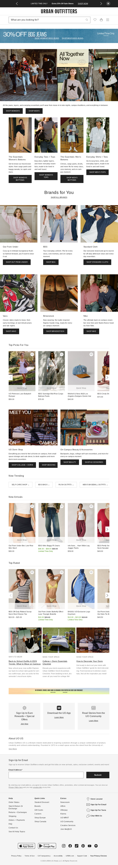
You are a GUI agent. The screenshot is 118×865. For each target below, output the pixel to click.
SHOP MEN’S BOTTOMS (72, 179)
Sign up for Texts (98, 810)
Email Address (15, 770)
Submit (98, 775)
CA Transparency (44, 856)
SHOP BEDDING (48, 465)
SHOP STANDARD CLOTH (97, 262)
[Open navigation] (107, 20)
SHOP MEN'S (34, 111)
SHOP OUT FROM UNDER (17, 262)
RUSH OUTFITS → (66, 485)
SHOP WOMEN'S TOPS (46, 176)
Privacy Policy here (16, 787)
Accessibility (58, 856)
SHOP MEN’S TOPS (97, 172)
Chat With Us (96, 816)
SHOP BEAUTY (69, 462)
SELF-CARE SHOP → (20, 485)
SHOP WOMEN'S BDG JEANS (47, 38)
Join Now (24, 724)
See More (13, 749)
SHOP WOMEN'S (13, 111)
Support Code (82, 856)
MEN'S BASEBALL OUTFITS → (95, 485)
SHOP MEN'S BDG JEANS (72, 38)
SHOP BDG (51, 262)
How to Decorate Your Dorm (89, 661)
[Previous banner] (17, 3)
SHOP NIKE (91, 331)
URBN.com (70, 856)
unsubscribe (37, 787)
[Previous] (11, 377)
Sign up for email (98, 805)
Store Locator (97, 799)
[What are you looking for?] (87, 20)
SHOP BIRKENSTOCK (55, 331)
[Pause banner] (108, 3)
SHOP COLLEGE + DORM (22, 465)
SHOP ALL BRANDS (59, 197)
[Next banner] (101, 3)
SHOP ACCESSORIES (94, 462)
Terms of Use (29, 856)
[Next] (106, 377)
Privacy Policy (16, 856)
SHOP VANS (11, 331)
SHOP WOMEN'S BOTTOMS (20, 179)
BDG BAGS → (44, 485)
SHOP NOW (83, 4)
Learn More (59, 717)
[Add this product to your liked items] (32, 354)
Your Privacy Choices (98, 856)
